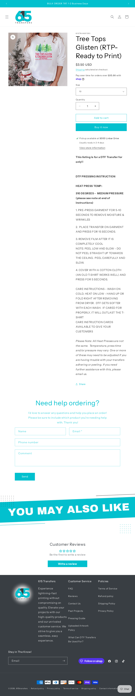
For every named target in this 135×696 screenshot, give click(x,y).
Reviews (73, 596)
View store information (92, 147)
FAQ (70, 588)
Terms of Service (107, 588)
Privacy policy (53, 688)
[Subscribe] (63, 661)
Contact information (108, 688)
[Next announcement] (128, 3)
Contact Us (74, 603)
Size (78, 85)
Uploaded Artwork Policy (78, 627)
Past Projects (75, 610)
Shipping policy (88, 688)
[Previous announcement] (6, 3)
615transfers (22, 688)
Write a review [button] (67, 563)
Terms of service (70, 688)
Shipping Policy (106, 603)
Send (25, 476)
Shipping (80, 69)
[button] (7, 17)
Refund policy (105, 596)
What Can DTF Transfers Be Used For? (82, 639)
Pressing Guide (76, 618)
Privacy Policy (105, 610)
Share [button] (82, 384)
